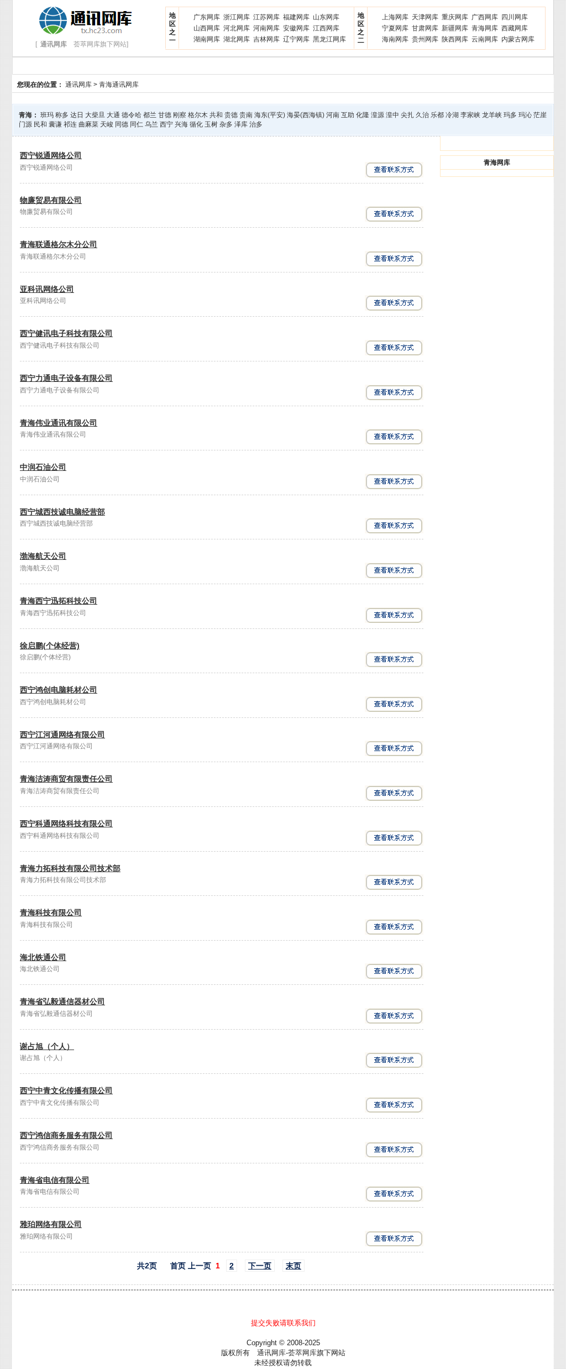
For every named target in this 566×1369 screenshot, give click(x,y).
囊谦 (55, 124)
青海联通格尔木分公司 (58, 244)
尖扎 (407, 115)
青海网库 (484, 28)
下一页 (259, 1265)
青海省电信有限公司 (55, 1180)
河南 (332, 115)
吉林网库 (266, 39)
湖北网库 (236, 39)
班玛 (47, 115)
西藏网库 (514, 28)
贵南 (246, 115)
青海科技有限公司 (51, 912)
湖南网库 (206, 39)
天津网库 (425, 17)
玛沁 (525, 115)
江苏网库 (266, 17)
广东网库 (206, 17)
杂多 (226, 124)
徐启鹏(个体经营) (50, 645)
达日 (76, 115)
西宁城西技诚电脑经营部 (62, 511)
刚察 (179, 115)
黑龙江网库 (329, 39)
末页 (293, 1265)
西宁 (166, 124)
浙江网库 (236, 17)
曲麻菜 (88, 124)
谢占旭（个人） (47, 1046)
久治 (422, 115)
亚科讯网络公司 (47, 289)
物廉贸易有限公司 (51, 200)
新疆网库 (455, 28)
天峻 (106, 124)
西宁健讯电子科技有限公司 (66, 333)
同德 (121, 124)
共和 (216, 115)
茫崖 (540, 115)
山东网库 (326, 17)
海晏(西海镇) (305, 115)
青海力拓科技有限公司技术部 (70, 868)
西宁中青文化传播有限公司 (66, 1090)
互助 (347, 115)
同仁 (136, 124)
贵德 (231, 115)
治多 (256, 124)
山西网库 (206, 28)
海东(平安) (269, 115)
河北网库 (236, 28)
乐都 (437, 115)
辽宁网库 (296, 39)
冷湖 (452, 115)
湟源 (377, 115)
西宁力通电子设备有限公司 (66, 378)
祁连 (70, 124)
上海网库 (395, 17)
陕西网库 (455, 39)
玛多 (510, 115)
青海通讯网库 (119, 84)
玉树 (211, 124)
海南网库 (395, 39)
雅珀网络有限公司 (51, 1224)
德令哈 (132, 115)
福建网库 (296, 17)
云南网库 (484, 39)
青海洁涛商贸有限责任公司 (66, 778)
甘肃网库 (425, 28)
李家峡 (470, 115)
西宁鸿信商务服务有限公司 (66, 1135)
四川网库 (514, 17)
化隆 (362, 115)
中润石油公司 (43, 467)
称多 (62, 115)
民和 (40, 124)
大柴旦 (95, 115)
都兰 (149, 115)
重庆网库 (455, 17)
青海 (25, 115)
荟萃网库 (302, 1353)
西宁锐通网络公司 (51, 155)
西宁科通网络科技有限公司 (66, 823)
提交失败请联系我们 (283, 1323)
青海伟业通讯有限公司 (58, 422)
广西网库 (484, 17)
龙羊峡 (492, 115)
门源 (25, 124)
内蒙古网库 (517, 39)
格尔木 (198, 115)
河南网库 (266, 28)
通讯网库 (78, 84)
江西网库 (326, 28)
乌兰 (151, 124)
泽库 (241, 124)
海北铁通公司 (43, 957)
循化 (196, 124)
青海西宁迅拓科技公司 (58, 600)
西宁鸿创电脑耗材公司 (58, 689)
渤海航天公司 (43, 556)
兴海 (181, 124)
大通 (113, 115)
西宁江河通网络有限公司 (62, 734)
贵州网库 (425, 39)
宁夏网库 (395, 28)
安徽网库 (296, 28)
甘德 (164, 115)
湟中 (392, 115)
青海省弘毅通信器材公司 (62, 1001)
